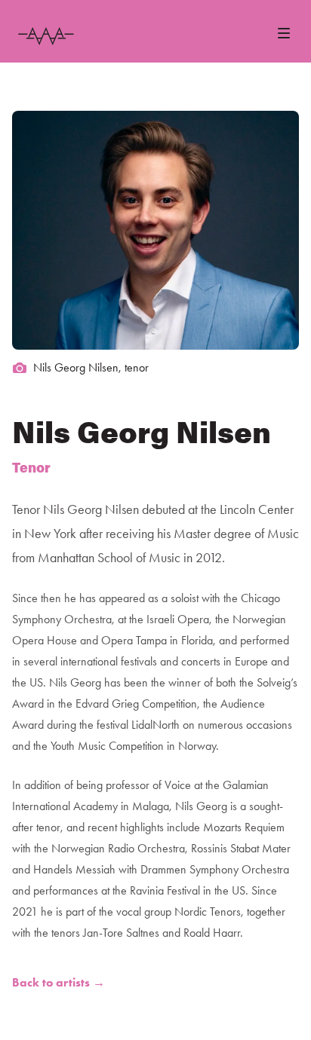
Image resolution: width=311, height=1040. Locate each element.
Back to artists (58, 982)
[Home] (46, 36)
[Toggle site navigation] (284, 33)
